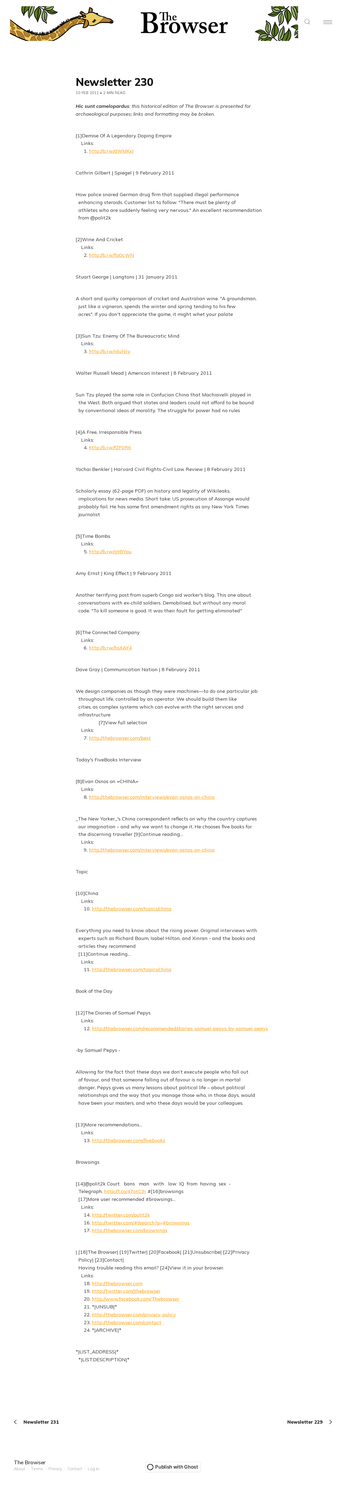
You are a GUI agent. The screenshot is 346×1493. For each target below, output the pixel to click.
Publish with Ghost (176, 1467)
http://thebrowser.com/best (120, 738)
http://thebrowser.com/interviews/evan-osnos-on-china (152, 797)
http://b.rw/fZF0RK (110, 447)
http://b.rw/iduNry (109, 351)
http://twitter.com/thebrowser (126, 1291)
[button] (307, 22)
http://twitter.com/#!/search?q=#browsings (140, 1223)
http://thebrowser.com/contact (126, 1322)
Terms (37, 1468)
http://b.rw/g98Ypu (110, 551)
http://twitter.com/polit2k (121, 1215)
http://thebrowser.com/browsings (129, 1230)
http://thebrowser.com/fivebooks (128, 1140)
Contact (75, 1468)
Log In (93, 1468)
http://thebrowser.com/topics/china (131, 909)
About (19, 1468)
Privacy (55, 1468)
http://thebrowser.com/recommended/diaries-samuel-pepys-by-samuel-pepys (180, 1028)
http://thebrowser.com (117, 1283)
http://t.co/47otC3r (125, 1191)
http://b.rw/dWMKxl (111, 151)
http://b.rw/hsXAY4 (110, 648)
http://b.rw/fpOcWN (111, 255)
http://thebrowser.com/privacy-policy (134, 1314)
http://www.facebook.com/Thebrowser (135, 1299)
